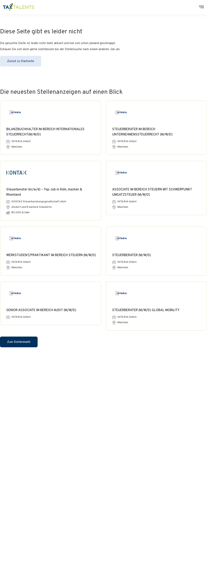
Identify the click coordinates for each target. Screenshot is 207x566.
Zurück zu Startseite (20, 61)
